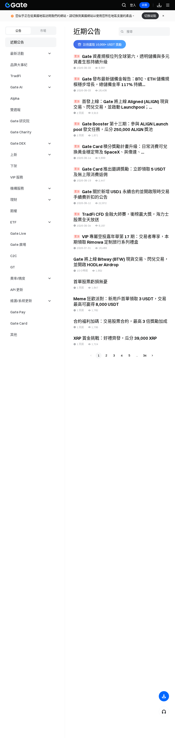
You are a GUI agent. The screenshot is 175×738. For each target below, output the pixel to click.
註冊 (144, 5)
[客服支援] (164, 711)
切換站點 (150, 15)
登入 (133, 5)
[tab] (18, 30)
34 (144, 355)
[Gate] (16, 5)
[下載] (164, 696)
